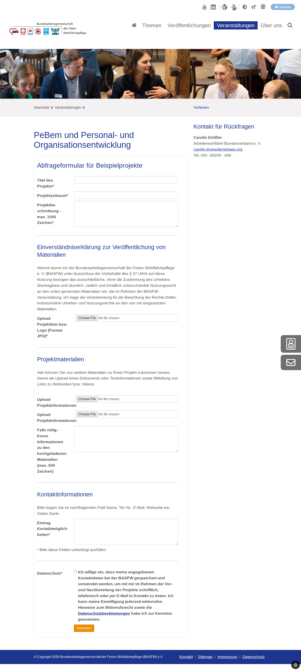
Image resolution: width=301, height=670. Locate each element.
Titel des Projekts (45, 183)
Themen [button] (151, 25)
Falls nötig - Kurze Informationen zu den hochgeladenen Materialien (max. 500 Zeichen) (52, 450)
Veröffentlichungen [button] (189, 25)
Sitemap (205, 657)
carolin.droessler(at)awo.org (218, 149)
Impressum (227, 657)
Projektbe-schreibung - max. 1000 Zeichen (49, 214)
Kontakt (186, 657)
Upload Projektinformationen (54, 402)
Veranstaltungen (236, 25)
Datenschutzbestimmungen (104, 613)
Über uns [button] (271, 25)
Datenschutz (49, 573)
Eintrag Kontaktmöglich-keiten (52, 529)
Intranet (284, 7)
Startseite (41, 107)
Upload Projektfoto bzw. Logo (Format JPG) (52, 327)
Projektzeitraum (52, 195)
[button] (290, 25)
